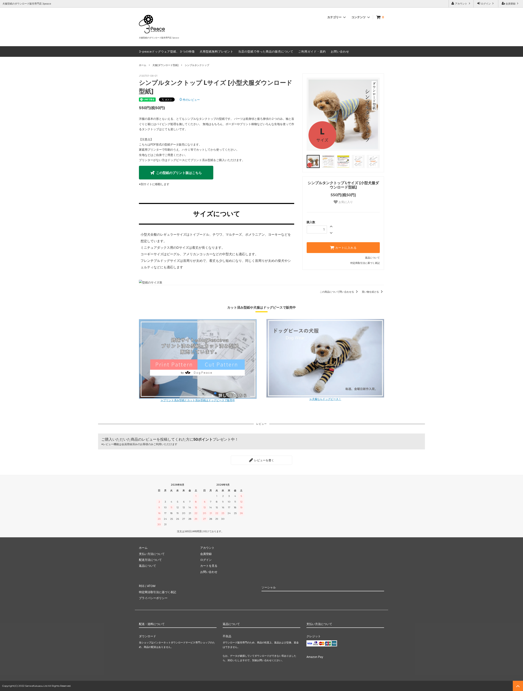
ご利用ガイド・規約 (312, 51)
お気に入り (345, 202)
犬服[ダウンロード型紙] (165, 65)
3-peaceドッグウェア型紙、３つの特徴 (167, 51)
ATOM (151, 586)
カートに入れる (345, 248)
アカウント (461, 3)
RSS (141, 586)
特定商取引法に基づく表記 (365, 262)
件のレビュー (190, 99)
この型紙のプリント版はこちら (179, 173)
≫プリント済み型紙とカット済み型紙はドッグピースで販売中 (198, 400)
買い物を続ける (371, 291)
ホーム (142, 65)
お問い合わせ (340, 51)
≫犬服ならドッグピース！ (325, 399)
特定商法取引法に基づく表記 (157, 592)
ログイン (485, 3)
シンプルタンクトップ (197, 65)
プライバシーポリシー (153, 598)
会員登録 (510, 3)
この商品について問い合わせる (337, 291)
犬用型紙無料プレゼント (216, 51)
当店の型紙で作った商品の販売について (265, 51)
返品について (372, 257)
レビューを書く (263, 460)
